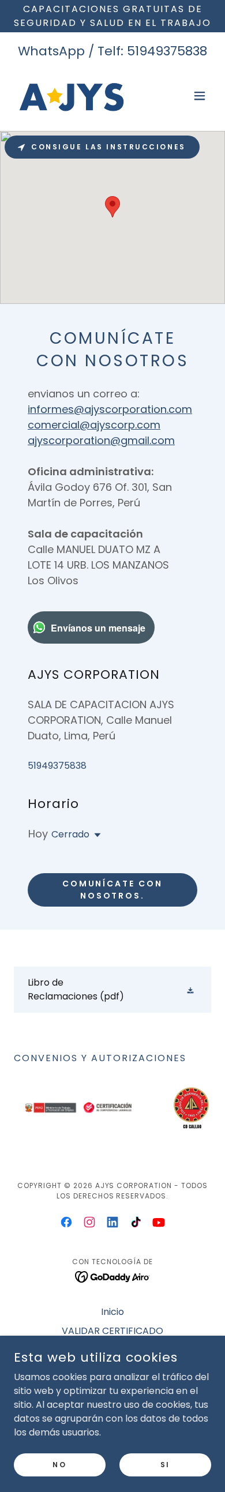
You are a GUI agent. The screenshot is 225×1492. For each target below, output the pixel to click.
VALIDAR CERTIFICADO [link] (112, 1330)
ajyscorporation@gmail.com (101, 440)
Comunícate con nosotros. (112, 889)
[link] (72, 95)
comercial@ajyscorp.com (94, 425)
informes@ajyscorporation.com (110, 409)
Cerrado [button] (70, 834)
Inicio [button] (112, 1311)
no (59, 1464)
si (165, 1464)
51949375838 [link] (167, 51)
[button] (199, 95)
